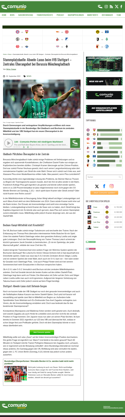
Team (118, 14)
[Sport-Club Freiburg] (88, 160)
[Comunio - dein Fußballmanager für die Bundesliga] (100, 7)
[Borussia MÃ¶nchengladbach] (94, 152)
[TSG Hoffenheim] (94, 147)
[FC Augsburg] (88, 165)
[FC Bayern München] (107, 207)
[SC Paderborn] (94, 138)
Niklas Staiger (11, 69)
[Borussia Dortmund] (88, 156)
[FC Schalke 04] (94, 165)
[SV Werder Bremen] (94, 160)
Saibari (96, 227)
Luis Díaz (97, 222)
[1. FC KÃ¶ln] (88, 147)
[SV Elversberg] (88, 134)
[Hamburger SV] (94, 156)
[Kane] (89, 207)
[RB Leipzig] (88, 152)
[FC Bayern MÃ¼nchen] (88, 130)
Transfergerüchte (45, 14)
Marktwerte (92, 14)
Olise (95, 217)
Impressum (106, 406)
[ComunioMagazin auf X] (117, 7)
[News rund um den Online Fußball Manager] (13, 6)
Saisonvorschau (25, 14)
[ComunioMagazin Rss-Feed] (111, 7)
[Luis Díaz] (89, 222)
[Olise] (89, 217)
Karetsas (97, 212)
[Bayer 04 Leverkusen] (94, 134)
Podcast (60, 14)
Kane (95, 207)
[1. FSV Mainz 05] (88, 138)
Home (4, 14)
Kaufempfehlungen (76, 14)
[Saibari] (89, 227)
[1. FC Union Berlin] (88, 143)
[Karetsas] (89, 212)
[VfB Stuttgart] (94, 130)
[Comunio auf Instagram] (106, 7)
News (12, 14)
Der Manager (107, 14)
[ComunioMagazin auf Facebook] (121, 7)
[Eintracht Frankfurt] (94, 143)
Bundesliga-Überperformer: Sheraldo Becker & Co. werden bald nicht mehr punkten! (39, 362)
